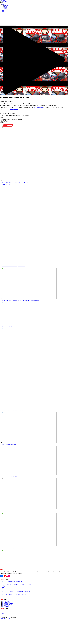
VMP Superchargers (5, 605)
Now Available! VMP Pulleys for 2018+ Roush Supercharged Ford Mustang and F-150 (18, 584)
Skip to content (2, 0)
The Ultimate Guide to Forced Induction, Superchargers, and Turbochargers (13, 266)
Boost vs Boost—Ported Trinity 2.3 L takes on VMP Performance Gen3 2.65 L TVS (18, 591)
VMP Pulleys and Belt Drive (7, 604)
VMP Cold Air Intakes (6, 601)
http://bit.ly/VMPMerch (14, 109)
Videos (3, 10)
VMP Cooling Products (6, 602)
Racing (5, 7)
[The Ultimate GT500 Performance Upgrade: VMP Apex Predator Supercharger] (29, 545)
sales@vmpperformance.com (38, 107)
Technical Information (10, 110)
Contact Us (6, 15)
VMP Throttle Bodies (5, 606)
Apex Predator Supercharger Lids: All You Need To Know (10, 476)
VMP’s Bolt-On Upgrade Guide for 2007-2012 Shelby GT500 (14, 581)
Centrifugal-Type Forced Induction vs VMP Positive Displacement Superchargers (14, 410)
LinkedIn (1, 117)
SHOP (3, 12)
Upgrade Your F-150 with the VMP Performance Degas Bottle (11, 326)
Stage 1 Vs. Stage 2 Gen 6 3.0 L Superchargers (9, 444)
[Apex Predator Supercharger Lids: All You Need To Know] (29, 474)
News (3, 4)
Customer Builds (7, 9)
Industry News (6, 8)
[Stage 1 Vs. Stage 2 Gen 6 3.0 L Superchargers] (29, 442)
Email (3, 120)
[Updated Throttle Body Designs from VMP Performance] (29, 508)
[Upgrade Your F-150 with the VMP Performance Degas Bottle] (19, 324)
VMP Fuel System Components (7, 603)
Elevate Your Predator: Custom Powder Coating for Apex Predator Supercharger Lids (15, 182)
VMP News (6, 5)
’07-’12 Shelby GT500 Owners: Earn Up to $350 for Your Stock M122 (16, 594)
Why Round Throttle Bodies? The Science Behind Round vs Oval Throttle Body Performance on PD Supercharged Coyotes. (20, 300)
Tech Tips (5, 110)
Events (3, 11)
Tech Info (5, 6)
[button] (34, 60)
